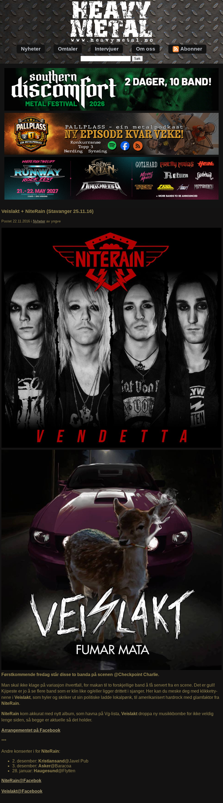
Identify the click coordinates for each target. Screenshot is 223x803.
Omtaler (68, 49)
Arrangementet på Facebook (30, 730)
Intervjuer (107, 49)
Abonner (191, 49)
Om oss (145, 49)
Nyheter (31, 49)
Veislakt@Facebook (21, 791)
